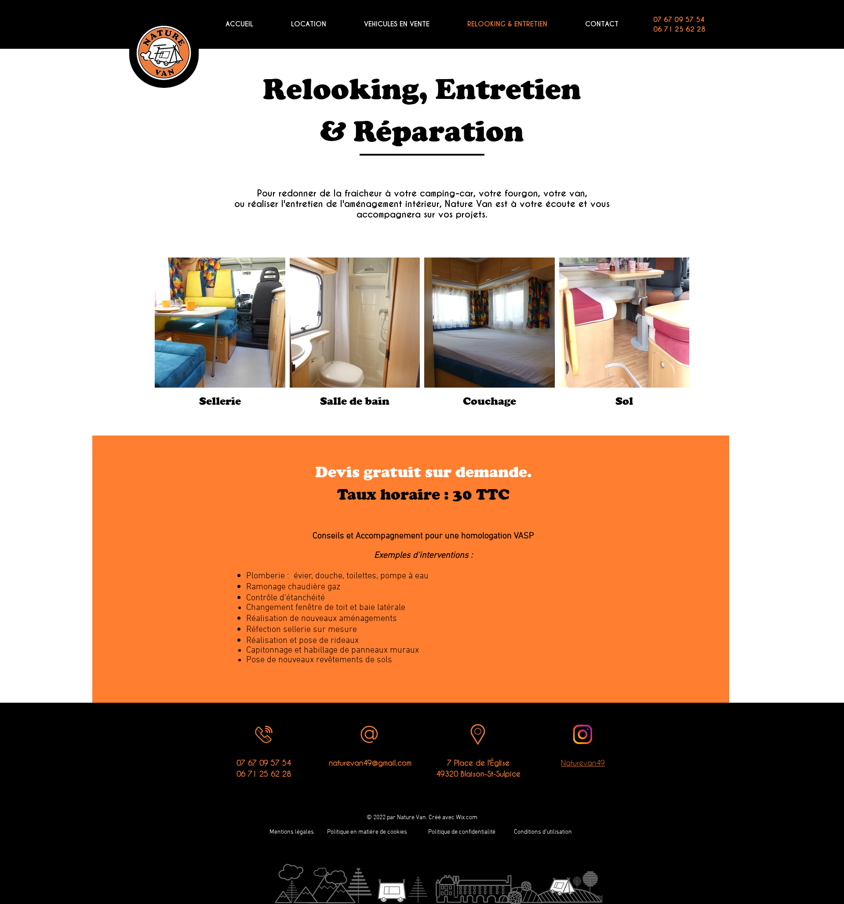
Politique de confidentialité (461, 832)
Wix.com (466, 817)
